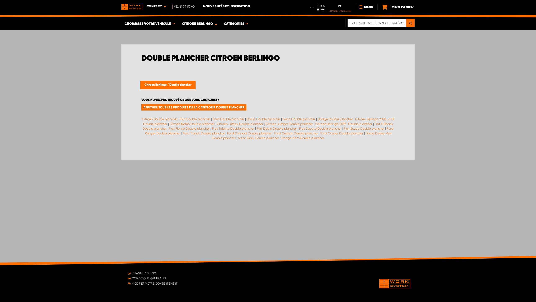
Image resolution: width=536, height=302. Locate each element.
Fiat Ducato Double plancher (320, 128)
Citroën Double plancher (160, 119)
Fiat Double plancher (195, 119)
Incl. (323, 6)
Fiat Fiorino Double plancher (189, 128)
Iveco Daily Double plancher (258, 138)
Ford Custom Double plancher (296, 133)
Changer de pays (144, 273)
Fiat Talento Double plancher (233, 128)
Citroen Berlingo (155, 84)
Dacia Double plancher (263, 119)
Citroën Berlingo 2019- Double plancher (343, 124)
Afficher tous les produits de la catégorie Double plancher (193, 107)
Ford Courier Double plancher (341, 133)
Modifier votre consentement (155, 283)
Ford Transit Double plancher (204, 133)
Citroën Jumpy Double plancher (240, 124)
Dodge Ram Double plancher (302, 138)
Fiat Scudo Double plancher (364, 128)
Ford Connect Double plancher (249, 133)
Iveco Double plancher (299, 119)
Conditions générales (149, 278)
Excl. (323, 10)
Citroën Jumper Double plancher (289, 124)
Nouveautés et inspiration (226, 6)
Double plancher (180, 84)
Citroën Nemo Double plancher (192, 124)
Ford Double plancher (228, 119)
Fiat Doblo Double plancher (277, 128)
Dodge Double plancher (335, 119)
